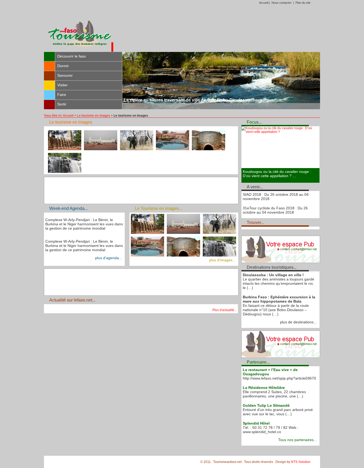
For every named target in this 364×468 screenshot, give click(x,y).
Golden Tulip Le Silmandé (266, 405)
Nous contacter (282, 2)
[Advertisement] (216, 30)
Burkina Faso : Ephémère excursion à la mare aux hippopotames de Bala (279, 299)
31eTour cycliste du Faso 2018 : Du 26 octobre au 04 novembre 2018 (275, 210)
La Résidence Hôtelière (264, 387)
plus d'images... (222, 260)
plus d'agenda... (108, 258)
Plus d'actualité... (224, 310)
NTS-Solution (300, 462)
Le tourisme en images (93, 115)
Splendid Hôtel (256, 423)
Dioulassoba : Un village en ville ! (273, 275)
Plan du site (303, 2)
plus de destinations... (298, 322)
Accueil (263, 2)
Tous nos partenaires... (297, 440)
